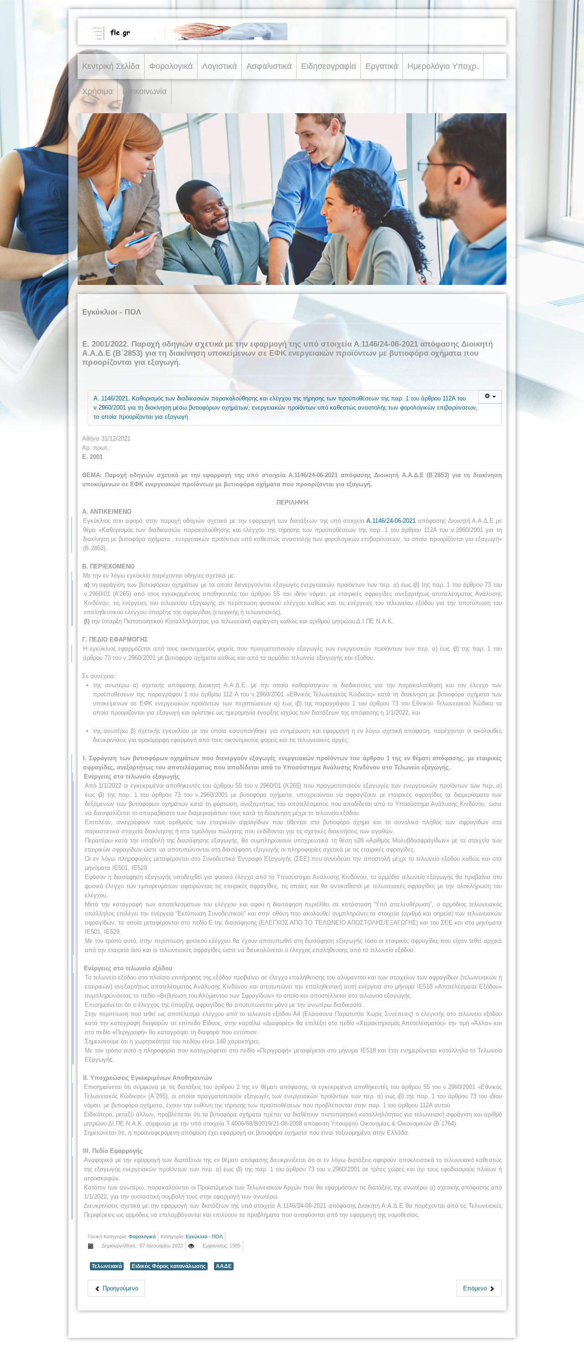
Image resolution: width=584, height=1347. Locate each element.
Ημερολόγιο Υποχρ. (443, 66)
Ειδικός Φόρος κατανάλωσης (169, 1266)
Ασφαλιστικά (269, 66)
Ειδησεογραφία (328, 66)
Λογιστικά (219, 66)
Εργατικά (381, 66)
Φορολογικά (171, 66)
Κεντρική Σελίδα (111, 66)
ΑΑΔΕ (224, 1266)
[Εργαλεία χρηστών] (490, 397)
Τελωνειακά (107, 1266)
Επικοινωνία (144, 91)
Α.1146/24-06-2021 (391, 520)
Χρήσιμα (97, 91)
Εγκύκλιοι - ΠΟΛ (204, 1236)
